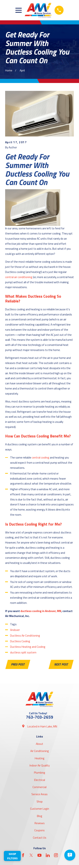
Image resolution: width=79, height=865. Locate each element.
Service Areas (39, 794)
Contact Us (39, 838)
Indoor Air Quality (40, 765)
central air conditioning (18, 277)
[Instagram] (56, 855)
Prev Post (18, 664)
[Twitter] (31, 855)
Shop (40, 801)
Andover (15, 630)
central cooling (40, 457)
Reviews (40, 823)
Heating (39, 758)
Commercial (39, 787)
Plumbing (39, 772)
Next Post (61, 664)
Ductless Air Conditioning (25, 635)
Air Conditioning (39, 751)
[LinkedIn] (48, 855)
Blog (39, 816)
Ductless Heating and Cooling (27, 647)
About (39, 744)
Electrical (39, 780)
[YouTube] (39, 855)
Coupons (39, 830)
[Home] (38, 10)
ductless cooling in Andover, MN (40, 611)
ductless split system (23, 652)
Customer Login (39, 809)
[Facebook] (23, 855)
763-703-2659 (39, 717)
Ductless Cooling (20, 641)
